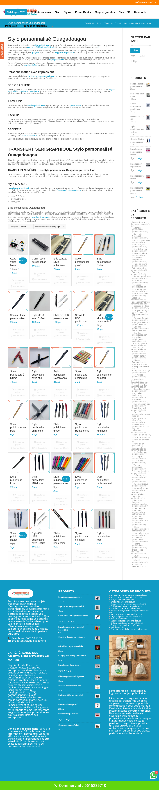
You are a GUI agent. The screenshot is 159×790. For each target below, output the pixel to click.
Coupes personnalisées (139, 556)
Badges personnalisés (137, 273)
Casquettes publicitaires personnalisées (139, 518)
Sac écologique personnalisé (139, 453)
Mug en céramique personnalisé (141, 405)
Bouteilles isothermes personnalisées (139, 395)
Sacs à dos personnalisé (138, 461)
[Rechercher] (52, 25)
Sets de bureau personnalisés (139, 250)
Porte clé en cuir (141, 437)
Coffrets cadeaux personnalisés (139, 344)
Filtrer (135, 50)
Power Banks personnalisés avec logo (140, 426)
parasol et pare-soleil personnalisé (140, 365)
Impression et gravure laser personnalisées (137, 381)
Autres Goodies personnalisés (138, 269)
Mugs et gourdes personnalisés (139, 386)
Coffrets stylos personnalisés (139, 476)
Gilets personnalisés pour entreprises (140, 529)
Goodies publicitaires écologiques (137, 339)
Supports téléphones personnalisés (138, 259)
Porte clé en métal (141, 439)
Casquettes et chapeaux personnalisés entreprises (139, 511)
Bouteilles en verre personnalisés (141, 390)
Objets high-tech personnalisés (138, 409)
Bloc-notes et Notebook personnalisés (138, 236)
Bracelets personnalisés (137, 299)
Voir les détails (18, 286)
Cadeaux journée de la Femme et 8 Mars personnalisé (140, 312)
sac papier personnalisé (138, 457)
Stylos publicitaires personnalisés (139, 472)
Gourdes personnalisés (138, 400)
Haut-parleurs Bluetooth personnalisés (139, 420)
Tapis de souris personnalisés (139, 265)
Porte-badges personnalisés (139, 290)
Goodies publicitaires (137, 334)
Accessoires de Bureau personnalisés (140, 223)
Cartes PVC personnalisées (139, 281)
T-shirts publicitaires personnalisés (138, 545)
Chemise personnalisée (138, 523)
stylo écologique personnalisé (140, 485)
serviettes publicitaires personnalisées (139, 539)
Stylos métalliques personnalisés (140, 489)
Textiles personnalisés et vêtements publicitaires (138, 495)
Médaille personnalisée (138, 561)
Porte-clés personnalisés (137, 431)
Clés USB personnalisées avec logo (141, 414)
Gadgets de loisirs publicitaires (141, 323)
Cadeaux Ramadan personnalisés (141, 319)
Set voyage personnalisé (138, 376)
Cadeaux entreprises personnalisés (140, 303)
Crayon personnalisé (138, 480)
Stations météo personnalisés (139, 254)
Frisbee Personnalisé (137, 361)
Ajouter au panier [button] (19, 281)
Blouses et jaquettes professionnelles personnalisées (139, 503)
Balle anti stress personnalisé (139, 352)
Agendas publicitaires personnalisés (138, 230)
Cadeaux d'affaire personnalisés (140, 307)
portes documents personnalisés (141, 241)
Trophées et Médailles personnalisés (137, 552)
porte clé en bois (141, 434)
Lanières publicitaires (137, 286)
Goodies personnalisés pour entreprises (140, 328)
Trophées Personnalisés (138, 565)
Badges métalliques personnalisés (141, 277)
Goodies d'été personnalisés (138, 348)
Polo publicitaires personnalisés (140, 534)
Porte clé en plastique (138, 444)
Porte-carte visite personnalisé (140, 294)
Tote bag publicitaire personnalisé (138, 467)
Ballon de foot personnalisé (139, 357)
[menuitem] (16, 12)
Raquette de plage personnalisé (141, 371)
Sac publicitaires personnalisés (138, 449)
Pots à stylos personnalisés (138, 245)
